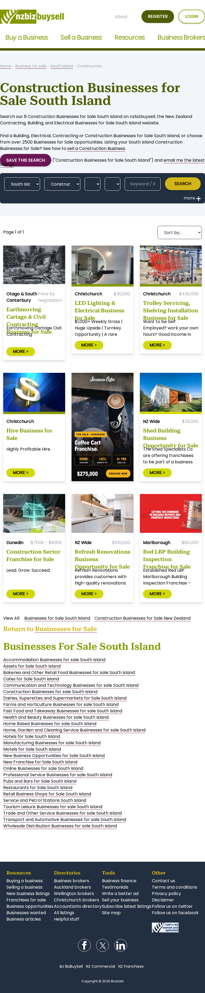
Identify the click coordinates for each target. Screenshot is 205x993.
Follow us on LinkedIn (120, 945)
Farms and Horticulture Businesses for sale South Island (61, 704)
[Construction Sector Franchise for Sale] (34, 514)
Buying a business (24, 881)
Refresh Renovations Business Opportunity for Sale (102, 558)
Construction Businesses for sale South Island (50, 692)
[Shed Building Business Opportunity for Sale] (171, 393)
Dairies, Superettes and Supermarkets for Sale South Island (65, 698)
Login (191, 16)
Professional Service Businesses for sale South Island (57, 775)
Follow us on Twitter (102, 945)
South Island (61, 66)
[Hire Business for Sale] (34, 393)
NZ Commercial (100, 966)
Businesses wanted (26, 913)
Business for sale (30, 66)
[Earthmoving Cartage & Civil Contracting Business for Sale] (34, 266)
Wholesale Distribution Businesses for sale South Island (60, 826)
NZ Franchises (131, 966)
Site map (111, 913)
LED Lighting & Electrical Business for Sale (99, 309)
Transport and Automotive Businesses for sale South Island (64, 819)
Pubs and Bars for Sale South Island (39, 781)
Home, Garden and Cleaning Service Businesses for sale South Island (74, 730)
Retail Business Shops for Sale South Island (47, 794)
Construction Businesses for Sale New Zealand (142, 618)
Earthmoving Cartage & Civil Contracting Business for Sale (29, 315)
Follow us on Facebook (84, 945)
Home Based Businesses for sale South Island (49, 724)
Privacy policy (166, 893)
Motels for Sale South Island (32, 749)
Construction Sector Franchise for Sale (33, 555)
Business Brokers (181, 37)
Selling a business (24, 887)
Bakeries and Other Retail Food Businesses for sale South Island (69, 672)
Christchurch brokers (76, 900)
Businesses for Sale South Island (57, 618)
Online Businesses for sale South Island (43, 768)
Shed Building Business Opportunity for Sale (170, 436)
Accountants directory (78, 906)
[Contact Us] (175, 927)
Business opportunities (29, 906)
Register (158, 16)
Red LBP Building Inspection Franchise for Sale (167, 558)
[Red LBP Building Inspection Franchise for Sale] (171, 514)
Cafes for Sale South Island (31, 679)
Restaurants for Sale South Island (37, 787)
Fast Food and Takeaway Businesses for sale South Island (62, 711)
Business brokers (71, 881)
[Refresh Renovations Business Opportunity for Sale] (102, 514)
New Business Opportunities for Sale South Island (54, 756)
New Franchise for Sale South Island (40, 762)
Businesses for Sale (66, 629)
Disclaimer (163, 900)
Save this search (25, 160)
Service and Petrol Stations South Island (44, 800)
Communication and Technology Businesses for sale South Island (71, 685)
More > (21, 351)
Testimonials (115, 887)
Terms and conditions (174, 887)
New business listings (28, 893)
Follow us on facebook (175, 913)
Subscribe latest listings (126, 906)
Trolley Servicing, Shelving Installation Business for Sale (170, 309)
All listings (64, 913)
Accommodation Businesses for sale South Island (54, 660)
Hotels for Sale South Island (31, 736)
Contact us (163, 881)
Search (183, 184)
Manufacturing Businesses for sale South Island (52, 743)
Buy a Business (26, 37)
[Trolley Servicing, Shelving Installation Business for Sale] (171, 266)
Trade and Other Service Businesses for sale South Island (62, 813)
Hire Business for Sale (29, 434)
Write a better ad (120, 893)
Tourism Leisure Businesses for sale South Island (52, 807)
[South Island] (22, 184)
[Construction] (62, 184)
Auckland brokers (72, 887)
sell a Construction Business (96, 148)
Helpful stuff (66, 919)
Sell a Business (81, 37)
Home (5, 66)
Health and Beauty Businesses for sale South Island (56, 717)
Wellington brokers (74, 893)
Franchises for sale (26, 900)
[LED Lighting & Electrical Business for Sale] (102, 266)
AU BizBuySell (71, 966)
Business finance (119, 881)
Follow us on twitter (172, 906)
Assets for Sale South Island (32, 666)
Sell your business (120, 900)
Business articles (23, 919)
